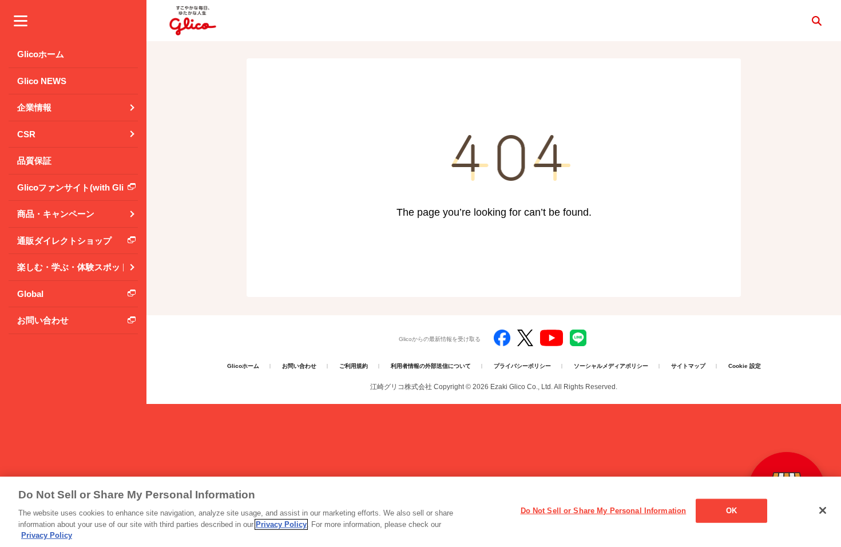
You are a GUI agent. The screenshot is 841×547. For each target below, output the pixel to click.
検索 (816, 20)
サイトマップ (688, 366)
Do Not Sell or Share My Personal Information (604, 510)
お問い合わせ (299, 366)
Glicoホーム (243, 366)
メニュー (20, 20)
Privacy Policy (281, 524)
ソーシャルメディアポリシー (611, 366)
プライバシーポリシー (522, 366)
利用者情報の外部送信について (431, 366)
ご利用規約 (353, 366)
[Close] (822, 510)
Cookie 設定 (744, 366)
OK (731, 510)
